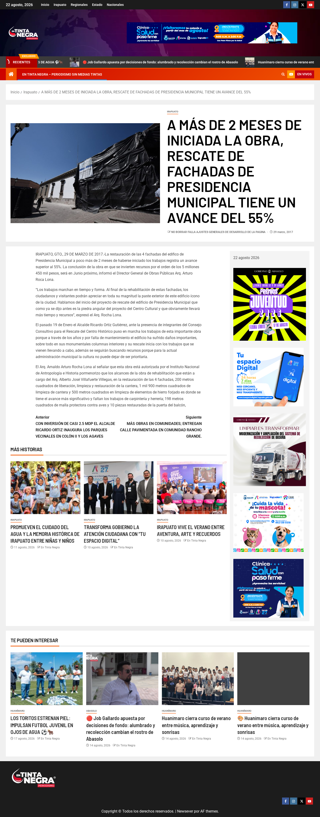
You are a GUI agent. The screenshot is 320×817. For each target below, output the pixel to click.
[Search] (283, 74)
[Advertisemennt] (212, 32)
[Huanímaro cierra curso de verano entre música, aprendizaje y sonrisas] (198, 678)
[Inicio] (11, 74)
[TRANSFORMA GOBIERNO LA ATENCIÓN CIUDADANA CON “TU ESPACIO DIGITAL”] (119, 487)
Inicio (45, 5)
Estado (97, 5)
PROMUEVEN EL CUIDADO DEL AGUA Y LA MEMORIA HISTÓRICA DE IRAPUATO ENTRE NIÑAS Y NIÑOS (45, 534)
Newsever (185, 811)
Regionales (79, 5)
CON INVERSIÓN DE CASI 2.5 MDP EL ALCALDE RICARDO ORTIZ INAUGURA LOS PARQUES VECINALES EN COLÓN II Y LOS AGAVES (75, 427)
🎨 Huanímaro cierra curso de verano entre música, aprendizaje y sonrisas (273, 725)
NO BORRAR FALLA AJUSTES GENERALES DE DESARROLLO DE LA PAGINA (218, 232)
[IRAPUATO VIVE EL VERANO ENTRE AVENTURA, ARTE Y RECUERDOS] (192, 487)
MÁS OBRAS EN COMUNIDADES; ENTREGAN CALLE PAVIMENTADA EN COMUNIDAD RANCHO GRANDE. (161, 427)
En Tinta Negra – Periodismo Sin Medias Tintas (62, 74)
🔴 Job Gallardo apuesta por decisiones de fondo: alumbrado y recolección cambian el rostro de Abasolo (131, 62)
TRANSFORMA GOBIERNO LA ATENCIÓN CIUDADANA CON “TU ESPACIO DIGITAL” (115, 534)
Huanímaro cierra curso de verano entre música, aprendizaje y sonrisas (196, 725)
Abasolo (91, 711)
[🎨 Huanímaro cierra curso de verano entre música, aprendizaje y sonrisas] (273, 678)
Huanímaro (18, 711)
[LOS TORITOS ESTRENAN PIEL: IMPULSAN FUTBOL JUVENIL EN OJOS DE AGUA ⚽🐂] (47, 678)
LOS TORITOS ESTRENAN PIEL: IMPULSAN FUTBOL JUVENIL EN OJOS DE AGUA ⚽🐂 (42, 725)
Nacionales (115, 5)
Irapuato (60, 5)
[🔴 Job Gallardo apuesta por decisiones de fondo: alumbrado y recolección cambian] (122, 678)
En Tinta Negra (50, 547)
